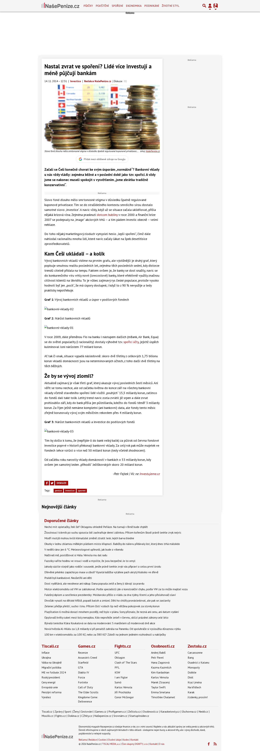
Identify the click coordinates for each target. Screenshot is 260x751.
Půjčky (88, 5)
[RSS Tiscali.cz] (215, 744)
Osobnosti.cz (163, 646)
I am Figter (121, 677)
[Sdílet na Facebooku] (46, 483)
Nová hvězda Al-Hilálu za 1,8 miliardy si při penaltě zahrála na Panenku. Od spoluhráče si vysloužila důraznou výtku (112, 629)
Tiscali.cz (50, 646)
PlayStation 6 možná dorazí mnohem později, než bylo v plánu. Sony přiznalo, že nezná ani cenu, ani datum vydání (111, 612)
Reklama (83, 739)
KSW (117, 672)
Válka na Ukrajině (52, 662)
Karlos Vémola (123, 687)
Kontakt (134, 739)
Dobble (192, 672)
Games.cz (86, 646)
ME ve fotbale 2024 (54, 672)
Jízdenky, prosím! (198, 697)
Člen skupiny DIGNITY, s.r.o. (135, 744)
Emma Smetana (160, 692)
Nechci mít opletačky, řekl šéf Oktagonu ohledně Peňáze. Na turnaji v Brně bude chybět (96, 527)
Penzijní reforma (51, 692)
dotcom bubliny (107, 215)
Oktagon (120, 657)
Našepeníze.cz (102, 716)
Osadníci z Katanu (198, 662)
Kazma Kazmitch (161, 667)
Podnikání (151, 5)
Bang (191, 657)
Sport (68, 711)
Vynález (46, 697)
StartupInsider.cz (139, 716)
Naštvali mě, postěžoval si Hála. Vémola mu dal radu (75, 555)
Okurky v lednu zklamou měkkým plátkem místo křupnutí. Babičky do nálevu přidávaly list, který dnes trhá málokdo (112, 544)
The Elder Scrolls (88, 692)
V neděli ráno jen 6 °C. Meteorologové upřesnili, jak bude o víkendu (83, 549)
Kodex (126, 739)
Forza (81, 677)
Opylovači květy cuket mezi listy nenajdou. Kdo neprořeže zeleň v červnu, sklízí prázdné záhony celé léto (106, 617)
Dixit (190, 677)
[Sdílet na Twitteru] (52, 483)
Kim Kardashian (160, 672)
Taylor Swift (158, 687)
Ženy (76, 711)
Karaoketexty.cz (170, 711)
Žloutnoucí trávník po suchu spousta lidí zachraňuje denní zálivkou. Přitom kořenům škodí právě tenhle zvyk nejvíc (112, 532)
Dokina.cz (73, 716)
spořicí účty (131, 342)
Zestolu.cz (197, 646)
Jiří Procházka (123, 692)
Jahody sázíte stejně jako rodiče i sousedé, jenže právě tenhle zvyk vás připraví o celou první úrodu (102, 566)
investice (69, 490)
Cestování (87, 711)
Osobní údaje (114, 739)
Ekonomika (133, 5)
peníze (58, 490)
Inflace (46, 652)
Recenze (83, 652)
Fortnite (83, 682)
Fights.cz (123, 646)
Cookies (102, 739)
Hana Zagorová (160, 662)
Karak (191, 692)
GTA (80, 667)
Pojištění (102, 5)
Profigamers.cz (117, 711)
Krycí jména (195, 682)
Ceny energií (49, 682)
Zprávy (58, 711)
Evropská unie (50, 687)
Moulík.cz (47, 716)
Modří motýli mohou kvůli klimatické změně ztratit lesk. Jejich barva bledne (89, 538)
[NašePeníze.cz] (60, 5)
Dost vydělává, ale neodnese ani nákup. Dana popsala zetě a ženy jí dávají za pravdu (94, 583)
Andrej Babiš (158, 652)
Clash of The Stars (126, 662)
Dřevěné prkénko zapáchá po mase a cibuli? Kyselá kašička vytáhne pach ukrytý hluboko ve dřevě (101, 572)
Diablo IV (83, 672)
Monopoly (194, 667)
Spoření (117, 5)
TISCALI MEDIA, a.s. (111, 744)
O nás (161, 744)
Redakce (93, 739)
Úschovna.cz (189, 711)
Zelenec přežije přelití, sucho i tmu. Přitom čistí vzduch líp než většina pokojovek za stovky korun (102, 606)
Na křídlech (194, 687)
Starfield (83, 662)
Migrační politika (51, 667)
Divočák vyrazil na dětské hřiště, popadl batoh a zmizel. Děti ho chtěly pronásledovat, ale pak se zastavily (107, 600)
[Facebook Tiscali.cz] (208, 744)
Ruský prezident (51, 677)
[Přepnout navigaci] (210, 5)
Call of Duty (85, 687)
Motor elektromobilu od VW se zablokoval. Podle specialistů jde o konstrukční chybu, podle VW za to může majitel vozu (116, 589)
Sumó (118, 682)
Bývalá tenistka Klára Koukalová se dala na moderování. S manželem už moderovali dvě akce (99, 623)
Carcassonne (195, 652)
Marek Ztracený (160, 682)
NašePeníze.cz (153, 151)
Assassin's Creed (87, 657)
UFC (117, 652)
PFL (117, 667)
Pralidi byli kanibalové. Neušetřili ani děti (68, 578)
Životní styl (170, 5)
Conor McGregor (124, 697)
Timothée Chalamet (163, 697)
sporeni (82, 490)
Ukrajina (46, 657)
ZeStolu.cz (134, 711)
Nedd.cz (203, 711)
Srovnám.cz (120, 716)
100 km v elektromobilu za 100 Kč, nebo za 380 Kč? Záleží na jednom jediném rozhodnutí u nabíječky (105, 634)
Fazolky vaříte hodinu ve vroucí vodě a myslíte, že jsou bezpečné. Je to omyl (89, 561)
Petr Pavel (157, 657)
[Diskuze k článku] (125, 81)
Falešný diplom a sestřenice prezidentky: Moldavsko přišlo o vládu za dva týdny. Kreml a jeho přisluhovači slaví (110, 595)
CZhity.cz (86, 716)
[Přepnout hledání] (204, 5)
